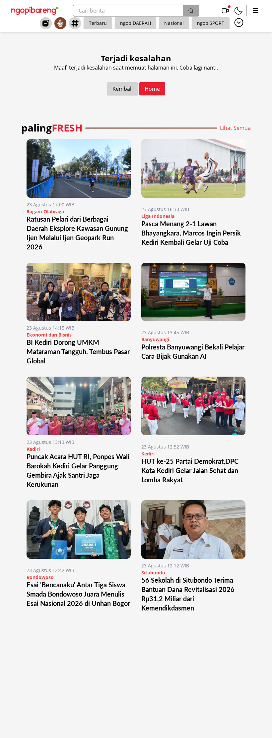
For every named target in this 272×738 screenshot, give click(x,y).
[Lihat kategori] (238, 22)
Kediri (33, 449)
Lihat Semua (235, 128)
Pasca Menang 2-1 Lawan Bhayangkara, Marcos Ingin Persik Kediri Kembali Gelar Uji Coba (191, 233)
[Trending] (46, 23)
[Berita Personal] (60, 23)
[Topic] (75, 23)
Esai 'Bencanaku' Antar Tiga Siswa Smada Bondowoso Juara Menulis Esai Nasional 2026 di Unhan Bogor (78, 594)
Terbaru (98, 23)
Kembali (122, 88)
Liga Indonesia (157, 216)
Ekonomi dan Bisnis (49, 335)
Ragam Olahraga (45, 211)
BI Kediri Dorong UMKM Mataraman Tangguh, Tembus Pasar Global (78, 352)
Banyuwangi (155, 339)
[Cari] (191, 10)
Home (152, 88)
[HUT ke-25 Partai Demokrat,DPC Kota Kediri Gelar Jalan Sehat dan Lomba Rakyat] (193, 408)
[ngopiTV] (225, 10)
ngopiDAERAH (135, 23)
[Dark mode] (238, 10)
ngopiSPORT (210, 23)
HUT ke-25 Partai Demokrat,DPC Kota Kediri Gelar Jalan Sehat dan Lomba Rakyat (189, 471)
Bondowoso (40, 577)
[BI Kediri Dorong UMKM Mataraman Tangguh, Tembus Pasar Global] (79, 292)
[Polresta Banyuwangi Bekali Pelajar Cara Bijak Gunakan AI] (193, 294)
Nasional (174, 23)
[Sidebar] (255, 10)
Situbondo (153, 572)
